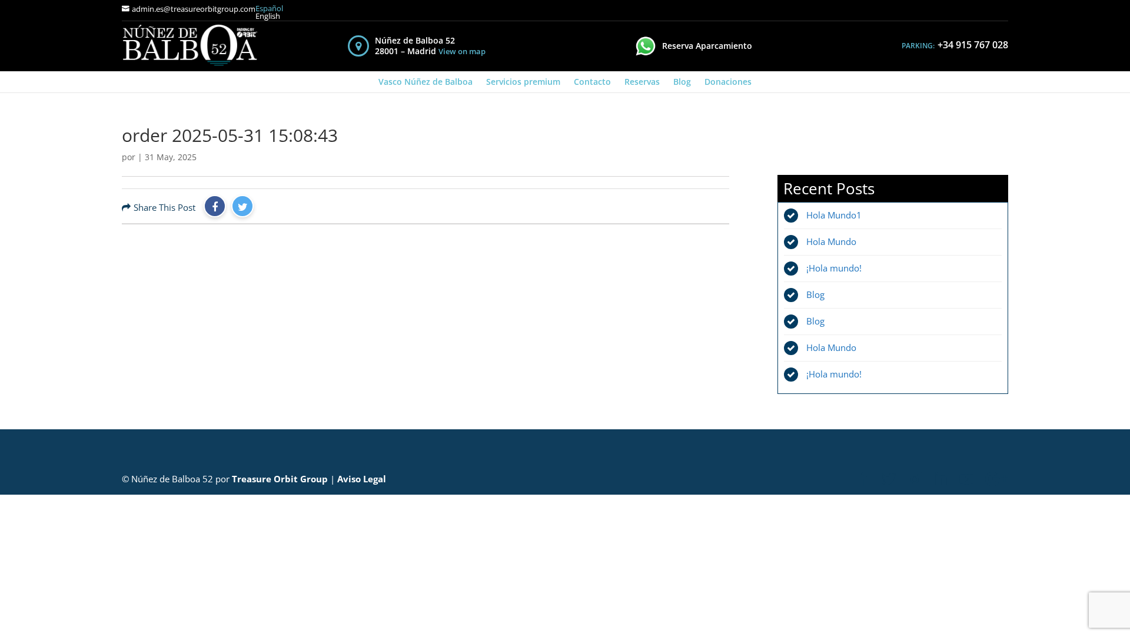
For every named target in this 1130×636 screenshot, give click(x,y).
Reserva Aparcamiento (707, 45)
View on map (462, 52)
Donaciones (728, 81)
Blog (682, 81)
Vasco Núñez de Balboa (425, 81)
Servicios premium (523, 81)
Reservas (642, 81)
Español (269, 9)
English (267, 16)
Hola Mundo (831, 241)
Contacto (592, 81)
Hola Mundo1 (834, 215)
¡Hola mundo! (834, 268)
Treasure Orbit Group (280, 479)
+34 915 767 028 (973, 44)
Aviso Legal (361, 479)
